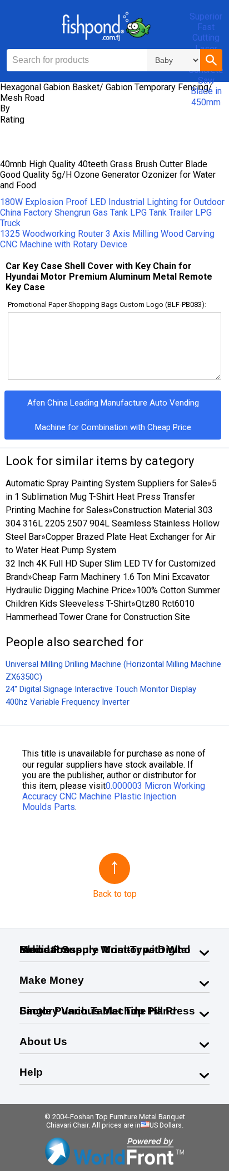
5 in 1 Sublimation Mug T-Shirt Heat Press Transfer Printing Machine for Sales (111, 496)
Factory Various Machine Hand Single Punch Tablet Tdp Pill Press (107, 1011)
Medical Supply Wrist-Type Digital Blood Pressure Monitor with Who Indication (105, 949)
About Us (43, 1041)
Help (31, 1072)
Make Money (51, 980)
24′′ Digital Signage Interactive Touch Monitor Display (101, 689)
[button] (211, 60)
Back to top (115, 894)
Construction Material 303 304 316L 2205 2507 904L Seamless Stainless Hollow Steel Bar (113, 523)
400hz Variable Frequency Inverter (68, 702)
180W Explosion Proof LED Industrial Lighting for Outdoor (112, 202)
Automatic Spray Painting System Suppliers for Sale (106, 483)
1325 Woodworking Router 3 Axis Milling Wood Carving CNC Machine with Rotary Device (107, 239)
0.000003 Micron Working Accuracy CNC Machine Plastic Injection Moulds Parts (113, 796)
